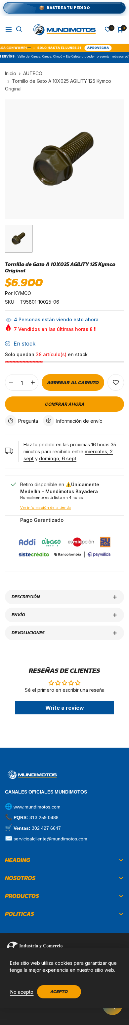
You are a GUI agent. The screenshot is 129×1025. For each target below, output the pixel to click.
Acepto (59, 991)
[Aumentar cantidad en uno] (32, 382)
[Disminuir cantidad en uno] (10, 382)
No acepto (21, 992)
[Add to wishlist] (116, 382)
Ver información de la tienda (45, 507)
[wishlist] (108, 29)
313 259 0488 (44, 817)
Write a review (64, 707)
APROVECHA (90, 48)
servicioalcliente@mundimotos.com (50, 838)
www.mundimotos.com (37, 806)
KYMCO (22, 293)
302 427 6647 (46, 828)
